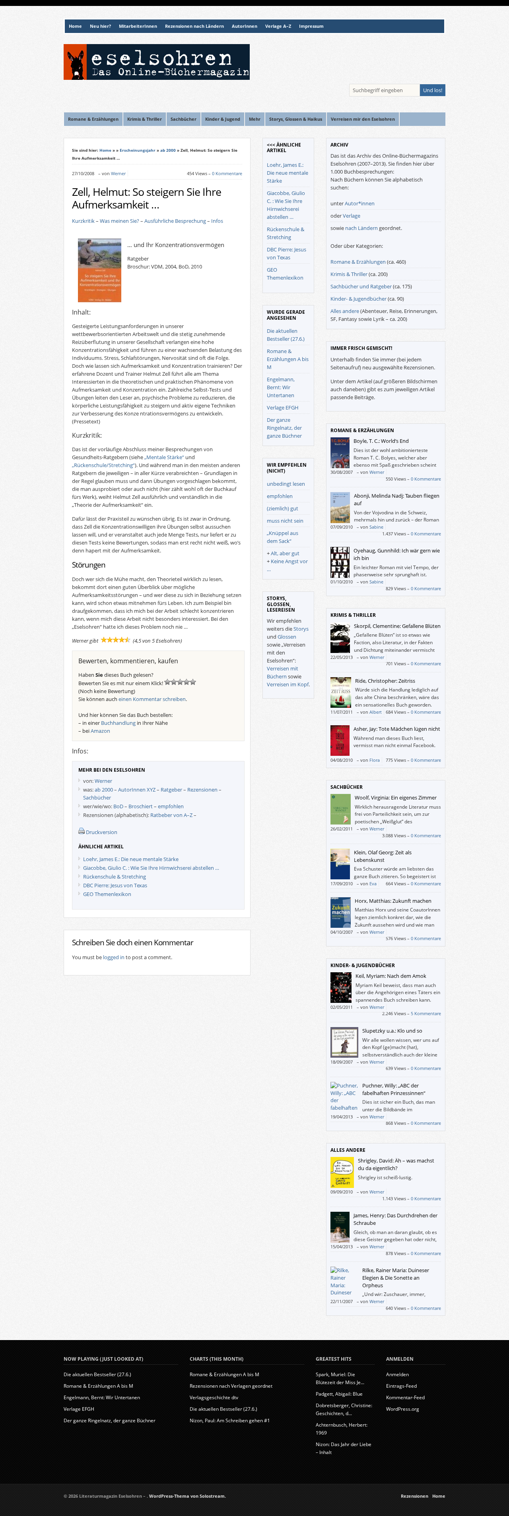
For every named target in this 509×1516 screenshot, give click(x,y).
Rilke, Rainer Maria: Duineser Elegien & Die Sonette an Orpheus (395, 1277)
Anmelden (397, 1374)
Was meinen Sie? (119, 220)
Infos (217, 220)
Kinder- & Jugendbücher (358, 298)
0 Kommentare (227, 173)
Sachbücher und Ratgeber (361, 286)
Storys (301, 628)
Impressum (311, 26)
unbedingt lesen (286, 483)
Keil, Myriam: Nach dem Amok (391, 975)
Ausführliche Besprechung (175, 220)
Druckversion (101, 832)
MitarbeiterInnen (138, 26)
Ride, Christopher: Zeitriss (385, 680)
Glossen (287, 636)
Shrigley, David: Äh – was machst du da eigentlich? (396, 1164)
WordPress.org (402, 1409)
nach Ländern (361, 228)
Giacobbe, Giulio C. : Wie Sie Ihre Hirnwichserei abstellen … (151, 867)
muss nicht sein (285, 520)
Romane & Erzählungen (358, 261)
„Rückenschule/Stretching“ (103, 465)
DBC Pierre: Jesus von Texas (115, 885)
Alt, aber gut (285, 553)
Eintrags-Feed (401, 1386)
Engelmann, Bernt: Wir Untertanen (281, 387)
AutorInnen (244, 26)
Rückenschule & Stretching (114, 876)
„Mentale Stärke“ (164, 457)
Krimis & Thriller (348, 274)
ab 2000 (168, 150)
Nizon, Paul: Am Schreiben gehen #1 (230, 1420)
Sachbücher (97, 797)
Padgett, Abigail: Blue (339, 1393)
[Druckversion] (81, 832)
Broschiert (140, 806)
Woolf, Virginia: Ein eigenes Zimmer (396, 797)
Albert (375, 712)
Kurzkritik (83, 220)
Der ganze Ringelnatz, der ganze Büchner (284, 427)
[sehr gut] (193, 682)
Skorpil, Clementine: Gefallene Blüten (397, 626)
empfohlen (171, 806)
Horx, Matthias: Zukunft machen (393, 900)
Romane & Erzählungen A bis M (288, 359)
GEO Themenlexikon (107, 894)
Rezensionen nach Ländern (194, 26)
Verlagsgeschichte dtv (214, 1397)
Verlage (351, 215)
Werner (118, 173)
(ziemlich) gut (282, 508)
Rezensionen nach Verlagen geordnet (231, 1386)
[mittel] (180, 682)
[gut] (186, 682)
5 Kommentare (426, 1013)
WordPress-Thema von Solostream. (187, 1496)
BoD (118, 806)
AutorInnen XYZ (136, 789)
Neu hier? (100, 26)
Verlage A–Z (278, 26)
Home (75, 26)
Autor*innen (360, 203)
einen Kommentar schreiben (152, 699)
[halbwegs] (174, 682)
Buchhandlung (118, 722)
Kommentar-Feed (405, 1397)
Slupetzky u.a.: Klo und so (392, 1030)
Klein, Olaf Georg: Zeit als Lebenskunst (383, 856)
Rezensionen (202, 789)
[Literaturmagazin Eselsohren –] (157, 77)
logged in (113, 957)
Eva (373, 883)
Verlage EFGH (283, 407)
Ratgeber (171, 789)
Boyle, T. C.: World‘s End (381, 440)
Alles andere (344, 311)
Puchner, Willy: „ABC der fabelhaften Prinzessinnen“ (393, 1089)
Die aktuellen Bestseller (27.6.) (97, 1374)
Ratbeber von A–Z (171, 815)
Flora (374, 760)
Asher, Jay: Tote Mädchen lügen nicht (397, 728)
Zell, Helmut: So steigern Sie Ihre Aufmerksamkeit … (146, 198)
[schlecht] (167, 682)
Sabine (376, 527)
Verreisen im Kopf (288, 684)
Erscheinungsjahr (137, 150)
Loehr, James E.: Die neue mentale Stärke (131, 859)
